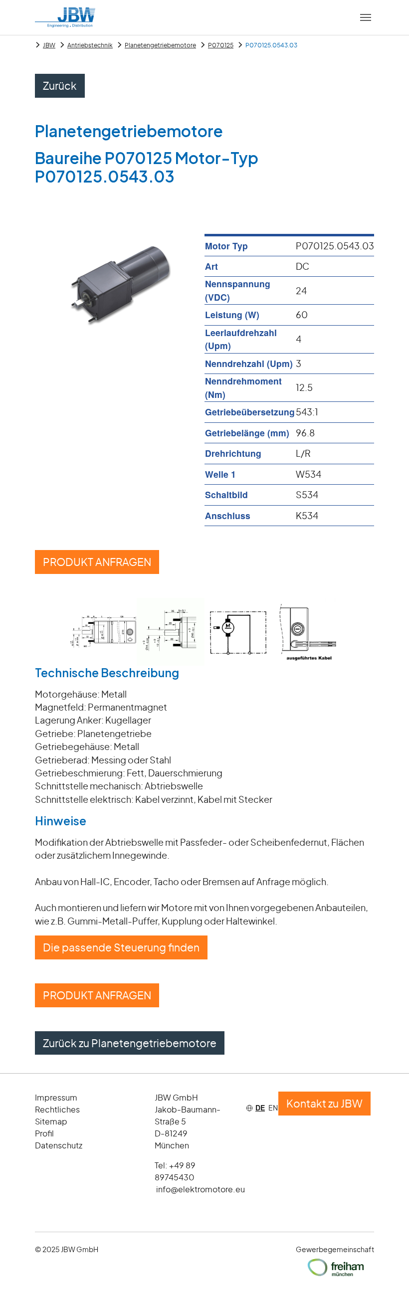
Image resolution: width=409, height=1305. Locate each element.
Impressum (56, 1097)
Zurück (60, 85)
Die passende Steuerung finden (121, 947)
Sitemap (51, 1121)
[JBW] (65, 17)
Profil (44, 1133)
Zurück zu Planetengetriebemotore (129, 1043)
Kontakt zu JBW (324, 1103)
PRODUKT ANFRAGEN (97, 561)
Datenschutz (58, 1145)
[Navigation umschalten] (365, 17)
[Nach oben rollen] (386, 1282)
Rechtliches (57, 1109)
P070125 (220, 45)
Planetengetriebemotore (160, 45)
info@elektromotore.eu (200, 1189)
